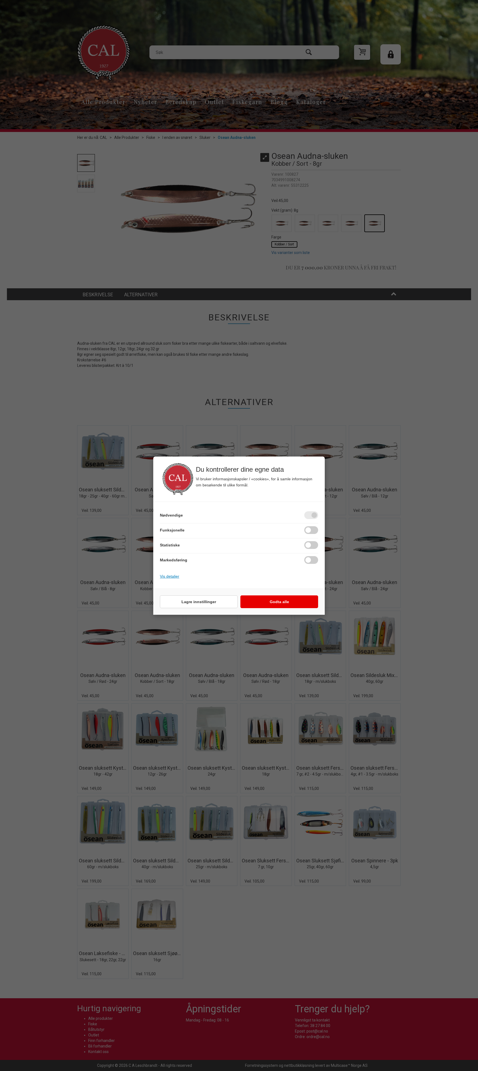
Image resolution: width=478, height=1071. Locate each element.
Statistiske (170, 545)
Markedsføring (173, 560)
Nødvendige (171, 515)
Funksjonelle (172, 530)
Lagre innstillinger (198, 602)
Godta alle (279, 602)
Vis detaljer (169, 576)
